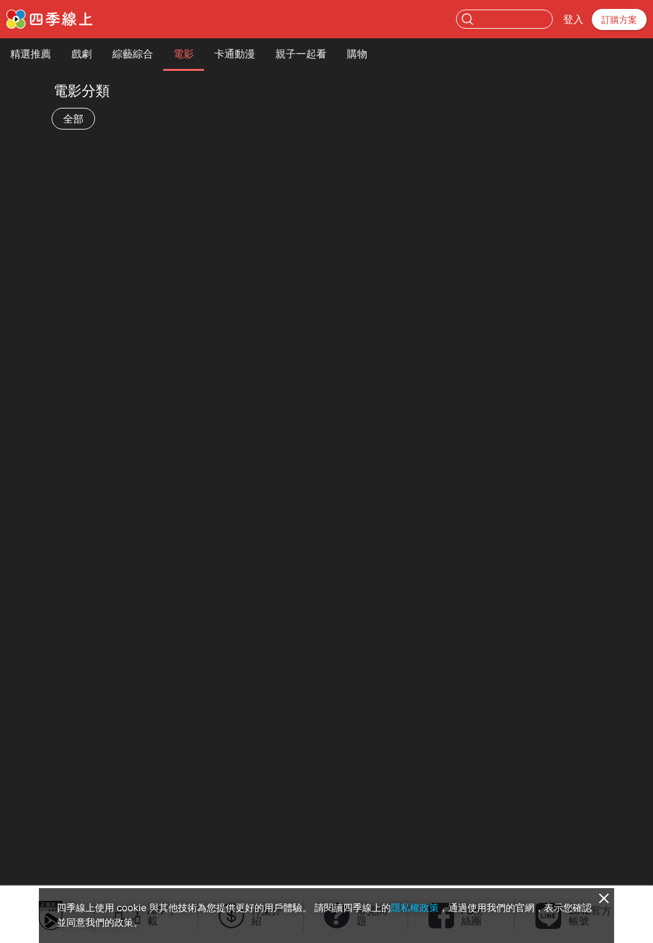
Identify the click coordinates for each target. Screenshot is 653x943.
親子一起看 (300, 53)
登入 (573, 19)
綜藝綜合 (132, 53)
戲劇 (81, 53)
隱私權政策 (415, 908)
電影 (183, 53)
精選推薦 (30, 53)
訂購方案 (619, 19)
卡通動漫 (234, 53)
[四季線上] (49, 19)
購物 (357, 53)
